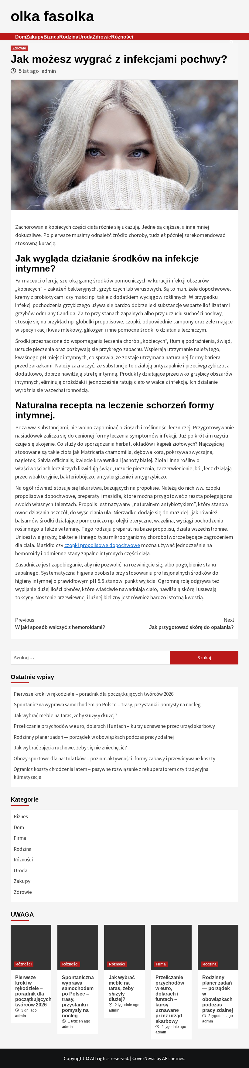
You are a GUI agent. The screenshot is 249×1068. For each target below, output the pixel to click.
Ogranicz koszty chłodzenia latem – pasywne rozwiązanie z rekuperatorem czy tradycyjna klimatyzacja (111, 773)
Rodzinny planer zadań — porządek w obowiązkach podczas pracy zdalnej (94, 737)
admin (49, 70)
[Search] (231, 42)
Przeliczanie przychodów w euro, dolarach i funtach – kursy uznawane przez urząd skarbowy (114, 726)
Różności (122, 36)
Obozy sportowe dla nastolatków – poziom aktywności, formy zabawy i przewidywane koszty (114, 758)
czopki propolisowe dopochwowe (102, 545)
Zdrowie (102, 36)
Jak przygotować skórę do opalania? (191, 623)
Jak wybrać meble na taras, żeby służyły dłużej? (65, 715)
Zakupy (34, 36)
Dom (20, 36)
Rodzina (68, 36)
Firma (20, 838)
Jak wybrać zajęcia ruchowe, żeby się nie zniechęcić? (70, 747)
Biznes (51, 36)
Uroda (85, 36)
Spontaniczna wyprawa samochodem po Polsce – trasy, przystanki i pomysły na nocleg (107, 704)
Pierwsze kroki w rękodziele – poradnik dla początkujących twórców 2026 (93, 694)
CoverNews (143, 1058)
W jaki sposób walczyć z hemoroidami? (60, 623)
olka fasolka (52, 16)
